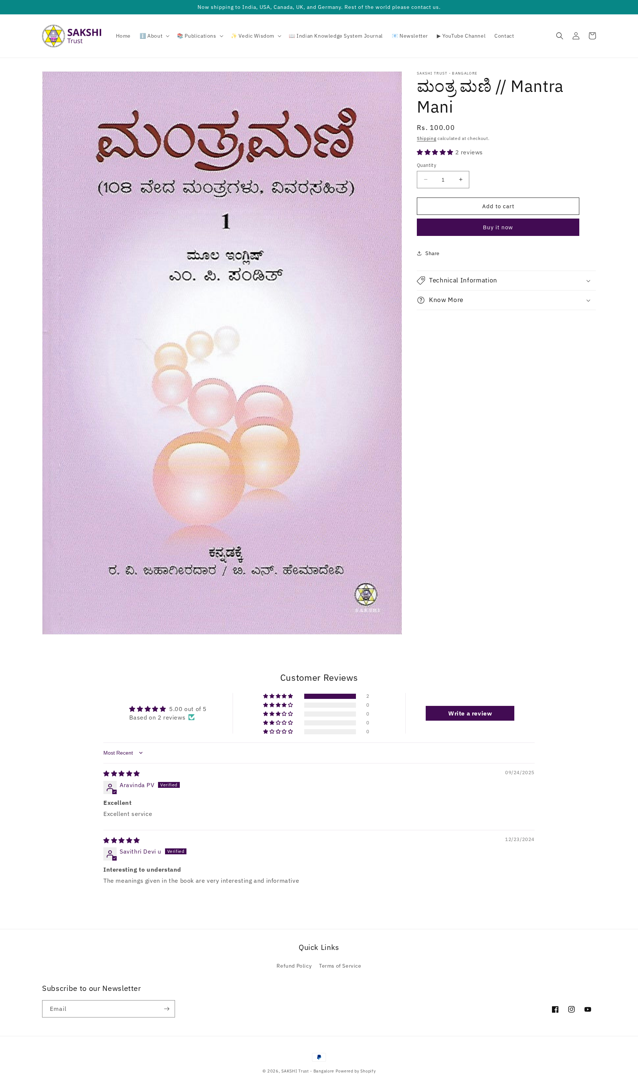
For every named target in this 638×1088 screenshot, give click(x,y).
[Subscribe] (166, 1008)
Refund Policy (294, 965)
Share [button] (432, 253)
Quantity (426, 165)
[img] (121, 773)
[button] (153, 36)
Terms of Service (340, 965)
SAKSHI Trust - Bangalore (307, 1071)
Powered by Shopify (356, 1071)
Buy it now (498, 227)
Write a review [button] (470, 713)
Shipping (426, 138)
